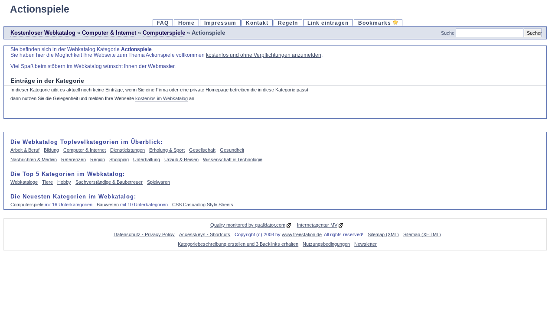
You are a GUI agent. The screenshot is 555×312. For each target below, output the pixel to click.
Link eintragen (328, 23)
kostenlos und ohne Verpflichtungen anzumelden (263, 55)
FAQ (163, 23)
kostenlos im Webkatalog (161, 98)
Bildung (51, 150)
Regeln (288, 23)
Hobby (64, 182)
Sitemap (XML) (383, 234)
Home (186, 23)
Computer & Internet (109, 32)
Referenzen (73, 159)
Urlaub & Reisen (181, 159)
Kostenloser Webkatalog (42, 32)
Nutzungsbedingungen (326, 244)
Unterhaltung (146, 159)
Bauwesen (108, 204)
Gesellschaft (202, 150)
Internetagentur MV (317, 225)
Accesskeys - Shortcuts (204, 234)
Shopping (119, 159)
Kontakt (257, 23)
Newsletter (365, 244)
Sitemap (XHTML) (422, 234)
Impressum (220, 23)
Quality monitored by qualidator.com (247, 225)
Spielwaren (158, 182)
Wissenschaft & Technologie (232, 159)
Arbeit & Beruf (24, 150)
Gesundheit (232, 150)
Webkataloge (24, 182)
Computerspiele (164, 32)
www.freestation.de (302, 234)
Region (97, 159)
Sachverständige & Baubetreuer (109, 182)
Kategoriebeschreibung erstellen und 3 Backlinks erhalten (238, 244)
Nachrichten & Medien (33, 159)
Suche (447, 33)
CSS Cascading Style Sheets (202, 204)
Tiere (47, 182)
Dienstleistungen (127, 150)
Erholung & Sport (167, 150)
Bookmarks (375, 23)
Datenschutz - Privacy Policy (144, 234)
